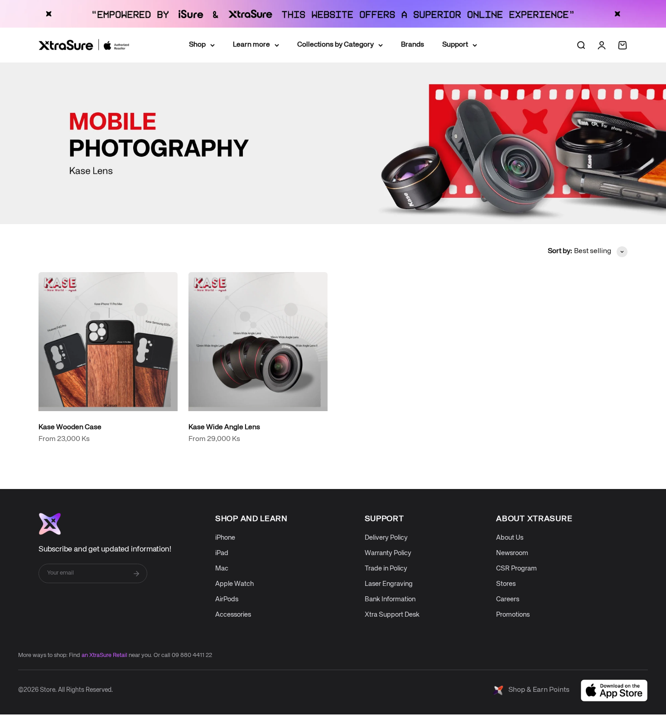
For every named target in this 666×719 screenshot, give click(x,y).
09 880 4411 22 (192, 655)
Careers (507, 599)
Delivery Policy (386, 537)
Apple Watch (234, 583)
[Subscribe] (136, 573)
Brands (412, 44)
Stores (506, 583)
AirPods (226, 599)
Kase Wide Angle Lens (224, 427)
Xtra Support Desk (392, 614)
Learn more (251, 44)
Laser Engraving (389, 583)
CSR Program (516, 568)
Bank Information (390, 599)
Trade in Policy (386, 568)
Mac (221, 568)
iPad (221, 553)
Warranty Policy (388, 553)
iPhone (225, 537)
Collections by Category (335, 44)
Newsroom (512, 553)
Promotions (513, 614)
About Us (509, 537)
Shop (197, 44)
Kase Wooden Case (70, 427)
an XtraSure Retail (104, 655)
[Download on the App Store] (614, 690)
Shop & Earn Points (538, 690)
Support (455, 44)
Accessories (233, 614)
